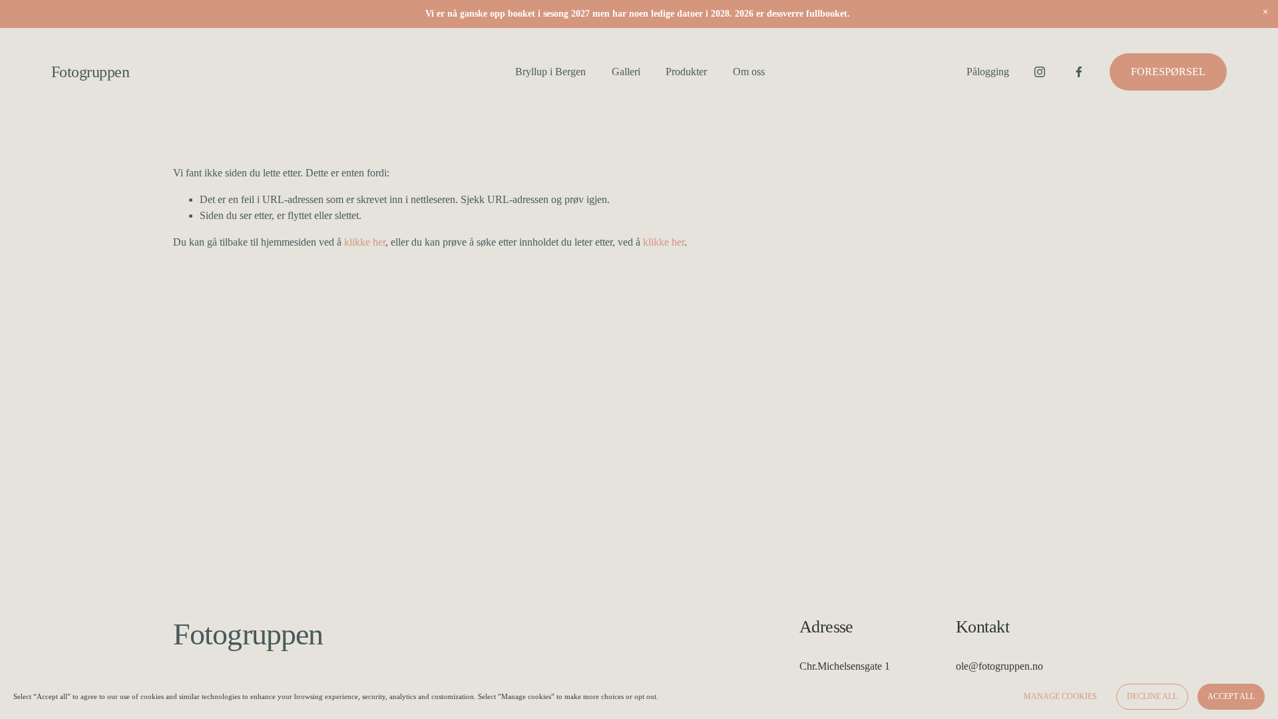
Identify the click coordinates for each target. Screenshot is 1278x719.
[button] (1265, 12)
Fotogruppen (90, 72)
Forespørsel (1168, 71)
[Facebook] (1079, 72)
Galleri (626, 71)
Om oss (749, 71)
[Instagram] (1039, 72)
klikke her (364, 242)
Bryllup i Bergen (550, 71)
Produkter (686, 71)
